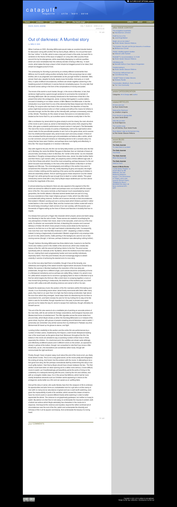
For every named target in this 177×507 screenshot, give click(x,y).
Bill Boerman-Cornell (121, 48)
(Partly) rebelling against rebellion (124, 51)
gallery (52, 22)
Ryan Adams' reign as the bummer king (126, 131)
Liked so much (118, 163)
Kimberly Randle (120, 80)
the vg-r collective (131, 500)
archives (39, 22)
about (139, 22)
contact (149, 22)
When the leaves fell (119, 158)
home (27, 22)
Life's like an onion (119, 120)
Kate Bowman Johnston (123, 32)
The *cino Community (122, 85)
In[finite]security (118, 62)
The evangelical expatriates (122, 30)
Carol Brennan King (121, 74)
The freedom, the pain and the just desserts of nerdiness (132, 46)
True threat (116, 152)
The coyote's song (119, 126)
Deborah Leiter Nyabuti (122, 53)
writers (130, 22)
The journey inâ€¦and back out (123, 72)
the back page (79, 22)
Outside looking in (119, 67)
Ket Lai (151, 500)
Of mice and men (118, 105)
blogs (64, 22)
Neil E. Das (35, 44)
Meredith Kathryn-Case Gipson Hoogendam (129, 64)
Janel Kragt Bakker (121, 38)
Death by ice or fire (119, 36)
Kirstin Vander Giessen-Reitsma (125, 43)
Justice (135, 94)
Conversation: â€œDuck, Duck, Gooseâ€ (127, 83)
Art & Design (125, 94)
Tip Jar (101, 32)
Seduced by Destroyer (120, 110)
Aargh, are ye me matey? (121, 41)
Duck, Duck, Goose (37, 26)
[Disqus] (60, 460)
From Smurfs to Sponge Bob (122, 115)
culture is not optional (146, 498)
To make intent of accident (121, 147)
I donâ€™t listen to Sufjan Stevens (124, 78)
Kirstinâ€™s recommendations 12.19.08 (126, 57)
